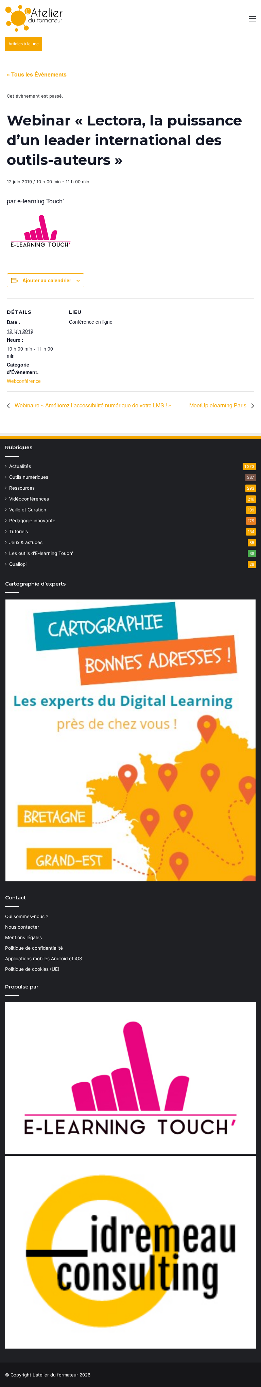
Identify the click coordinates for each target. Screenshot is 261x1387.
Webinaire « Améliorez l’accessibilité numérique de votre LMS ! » (92, 405)
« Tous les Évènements (37, 74)
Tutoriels (18, 531)
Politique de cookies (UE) (32, 969)
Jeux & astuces (25, 542)
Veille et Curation (27, 509)
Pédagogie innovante (32, 520)
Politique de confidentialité (34, 948)
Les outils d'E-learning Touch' (41, 553)
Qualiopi (18, 564)
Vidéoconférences (29, 499)
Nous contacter (22, 927)
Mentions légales (23, 937)
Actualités (20, 466)
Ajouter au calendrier (46, 280)
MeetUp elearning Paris (218, 405)
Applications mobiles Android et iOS (43, 958)
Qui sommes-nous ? (26, 916)
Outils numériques (28, 477)
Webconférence (24, 380)
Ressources (22, 488)
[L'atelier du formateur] (34, 18)
